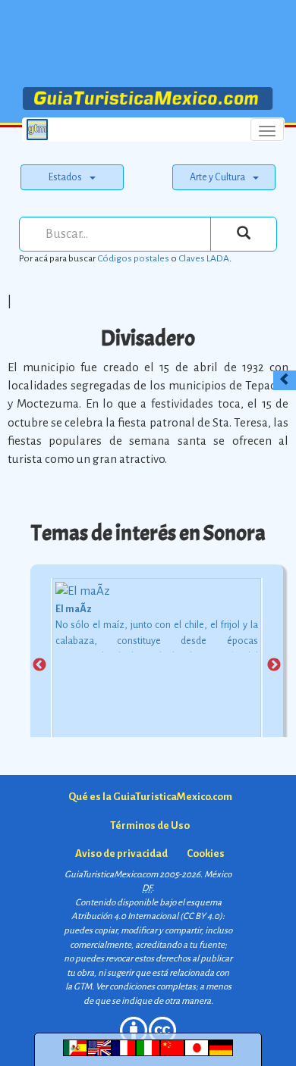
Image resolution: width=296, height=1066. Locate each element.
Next (274, 665)
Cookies (206, 853)
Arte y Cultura (217, 177)
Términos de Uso (150, 825)
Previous (39, 665)
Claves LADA (203, 258)
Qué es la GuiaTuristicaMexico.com (150, 796)
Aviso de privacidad (121, 853)
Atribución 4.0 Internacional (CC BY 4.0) (146, 916)
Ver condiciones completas (146, 987)
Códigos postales (133, 258)
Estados (65, 177)
